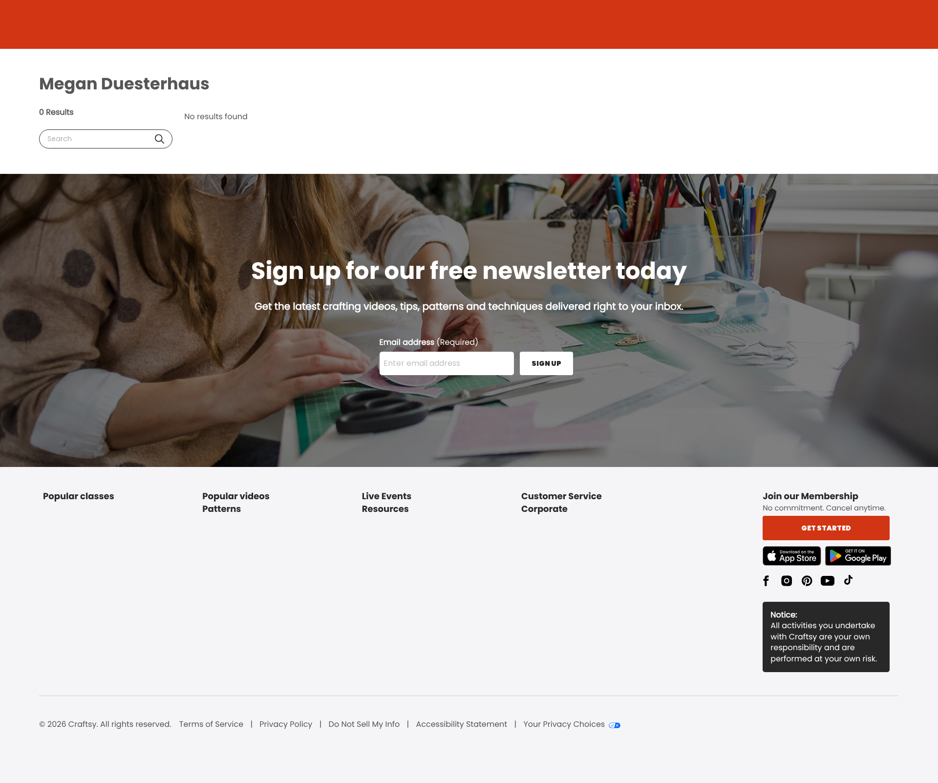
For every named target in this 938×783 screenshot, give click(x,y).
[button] (159, 139)
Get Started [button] (826, 528)
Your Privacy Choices (564, 724)
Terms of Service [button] (211, 724)
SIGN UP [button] (546, 363)
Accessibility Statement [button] (461, 724)
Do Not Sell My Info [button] (364, 724)
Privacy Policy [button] (285, 724)
